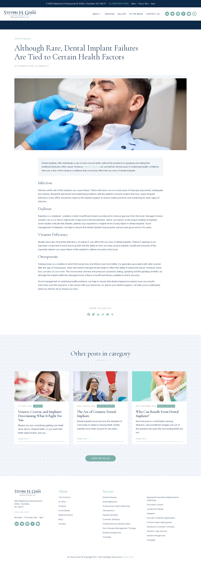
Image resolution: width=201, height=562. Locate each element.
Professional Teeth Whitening (116, 506)
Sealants (151, 513)
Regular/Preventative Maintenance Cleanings (163, 498)
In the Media (136, 14)
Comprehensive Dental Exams (116, 524)
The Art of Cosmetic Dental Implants (96, 414)
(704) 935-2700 (119, 3)
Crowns (38, 406)
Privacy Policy (128, 557)
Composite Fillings (155, 509)
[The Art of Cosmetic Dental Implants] (100, 386)
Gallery (122, 14)
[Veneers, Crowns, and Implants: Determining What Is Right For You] (42, 386)
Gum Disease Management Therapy (119, 528)
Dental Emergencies (112, 532)
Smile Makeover (110, 501)
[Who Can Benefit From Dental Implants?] (159, 386)
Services (110, 14)
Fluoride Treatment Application (161, 518)
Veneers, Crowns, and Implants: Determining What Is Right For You (40, 416)
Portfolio (62, 506)
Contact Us (153, 14)
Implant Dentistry (110, 515)
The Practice (64, 497)
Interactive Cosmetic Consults (161, 526)
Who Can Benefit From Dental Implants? (157, 414)
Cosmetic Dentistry (111, 519)
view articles (100, 458)
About (96, 14)
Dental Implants (22, 38)
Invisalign (107, 537)
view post (23, 439)
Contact (62, 524)
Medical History (66, 515)
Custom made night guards (159, 522)
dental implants (91, 166)
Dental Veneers (110, 497)
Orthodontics (109, 510)
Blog (61, 519)
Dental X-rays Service (157, 531)
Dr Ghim (62, 501)
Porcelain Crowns (155, 504)
